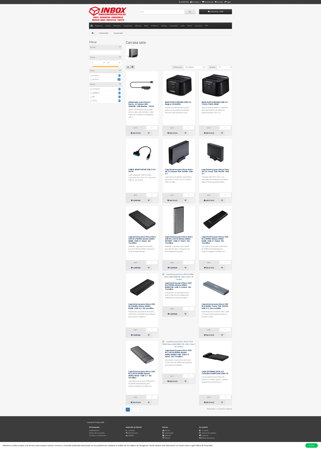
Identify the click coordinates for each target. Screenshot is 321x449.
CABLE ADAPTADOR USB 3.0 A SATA (141, 170)
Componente (128, 26)
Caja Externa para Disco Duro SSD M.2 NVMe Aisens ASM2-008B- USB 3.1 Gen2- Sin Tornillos (142, 239)
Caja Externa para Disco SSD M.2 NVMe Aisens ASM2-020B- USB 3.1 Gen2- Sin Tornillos (215, 239)
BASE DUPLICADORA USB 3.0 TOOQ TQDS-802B (215, 103)
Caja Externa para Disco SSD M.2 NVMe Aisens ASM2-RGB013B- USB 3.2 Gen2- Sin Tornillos (178, 286)
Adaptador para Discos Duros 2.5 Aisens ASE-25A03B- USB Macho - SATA (141, 104)
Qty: (136, 128)
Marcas (167, 430)
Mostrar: (213, 67)
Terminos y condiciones (97, 435)
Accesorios (198, 26)
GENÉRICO (96, 93)
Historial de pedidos (208, 433)
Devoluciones (133, 433)
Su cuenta (204, 430)
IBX (93, 97)
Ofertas (167, 438)
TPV (206, 26)
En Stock (95, 75)
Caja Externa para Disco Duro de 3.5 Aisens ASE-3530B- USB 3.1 (179, 171)
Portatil (108, 26)
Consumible (174, 26)
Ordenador (117, 26)
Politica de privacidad (96, 433)
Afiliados (167, 435)
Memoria (138, 26)
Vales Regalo (169, 433)
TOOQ (94, 101)
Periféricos (154, 26)
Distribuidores (94, 430)
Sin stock (95, 79)
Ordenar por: (177, 67)
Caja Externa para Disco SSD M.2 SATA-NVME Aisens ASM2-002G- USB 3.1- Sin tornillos (141, 374)
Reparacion (99, 26)
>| (140, 410)
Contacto (131, 430)
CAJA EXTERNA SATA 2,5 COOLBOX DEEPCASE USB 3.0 (215, 372)
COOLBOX (96, 89)
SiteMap (131, 435)
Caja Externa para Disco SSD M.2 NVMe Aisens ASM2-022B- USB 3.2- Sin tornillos (141, 306)
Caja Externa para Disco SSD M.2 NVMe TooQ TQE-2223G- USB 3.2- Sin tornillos (215, 306)
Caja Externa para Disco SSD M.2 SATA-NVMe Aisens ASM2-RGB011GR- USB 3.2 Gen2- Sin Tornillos (178, 353)
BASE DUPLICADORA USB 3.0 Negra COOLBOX (178, 103)
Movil (190, 26)
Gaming (164, 26)
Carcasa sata (118, 33)
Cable (183, 26)
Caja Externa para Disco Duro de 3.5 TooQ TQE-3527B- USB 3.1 (215, 171)
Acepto (311, 445)
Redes (146, 26)
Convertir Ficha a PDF (95, 422)
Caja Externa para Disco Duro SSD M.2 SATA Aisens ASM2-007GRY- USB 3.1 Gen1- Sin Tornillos (179, 239)
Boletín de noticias (208, 438)
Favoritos (204, 435)
